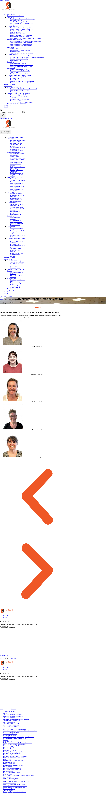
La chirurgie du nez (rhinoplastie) (19, 59)
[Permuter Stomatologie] (28, 216)
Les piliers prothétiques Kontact (18, 100)
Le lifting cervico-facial (16, 60)
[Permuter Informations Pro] (28, 259)
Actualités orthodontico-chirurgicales (16, 103)
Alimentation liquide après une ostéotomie (21, 42)
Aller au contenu (4, 0)
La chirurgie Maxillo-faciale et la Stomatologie (22, 19)
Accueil (1, 299)
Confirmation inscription (9, 735)
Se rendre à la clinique (9, 84)
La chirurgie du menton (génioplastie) (20, 36)
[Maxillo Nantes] (8, 11)
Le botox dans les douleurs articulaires (20, 50)
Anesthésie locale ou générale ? (18, 22)
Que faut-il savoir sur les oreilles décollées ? (21, 56)
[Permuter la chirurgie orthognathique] (28, 260)
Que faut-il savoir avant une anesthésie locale (22, 23)
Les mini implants (15, 92)
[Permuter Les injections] (28, 192)
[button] (37, 497)
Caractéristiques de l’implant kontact (19, 74)
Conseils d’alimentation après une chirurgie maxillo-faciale (25, 41)
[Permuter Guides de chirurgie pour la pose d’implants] (28, 270)
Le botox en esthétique (16, 51)
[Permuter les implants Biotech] (28, 278)
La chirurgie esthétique (16, 20)
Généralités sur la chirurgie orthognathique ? (21, 27)
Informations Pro (7, 749)
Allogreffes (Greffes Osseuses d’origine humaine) (23, 81)
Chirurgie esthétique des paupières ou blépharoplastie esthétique (27, 57)
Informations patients (8, 747)
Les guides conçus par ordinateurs (19, 96)
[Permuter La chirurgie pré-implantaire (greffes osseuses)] (28, 239)
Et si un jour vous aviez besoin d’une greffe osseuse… (24, 82)
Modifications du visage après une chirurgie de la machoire (25, 38)
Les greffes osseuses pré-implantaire (19, 77)
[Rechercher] (1, 110)
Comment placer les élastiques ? (18, 33)
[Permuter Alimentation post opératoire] (28, 177)
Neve (1, 658)
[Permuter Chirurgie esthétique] (28, 202)
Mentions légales (4, 655)
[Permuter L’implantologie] (28, 226)
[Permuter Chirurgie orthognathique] (28, 152)
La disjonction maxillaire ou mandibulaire (21, 35)
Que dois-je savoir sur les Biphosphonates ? (21, 66)
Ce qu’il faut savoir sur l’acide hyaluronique (21, 53)
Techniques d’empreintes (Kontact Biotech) (21, 102)
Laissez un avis (7, 759)
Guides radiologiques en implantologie (20, 95)
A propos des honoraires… (17, 25)
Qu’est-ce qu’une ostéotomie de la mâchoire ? (22, 29)
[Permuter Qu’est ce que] (28, 139)
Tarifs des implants (15, 72)
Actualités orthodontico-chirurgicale (12, 714)
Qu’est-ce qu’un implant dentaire (18, 69)
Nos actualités (7, 105)
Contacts (6, 107)
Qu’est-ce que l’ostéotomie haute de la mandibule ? (23, 30)
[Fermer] (2, 115)
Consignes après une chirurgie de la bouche (21, 65)
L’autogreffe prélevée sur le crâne (19, 79)
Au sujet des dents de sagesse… (18, 63)
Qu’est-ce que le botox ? (16, 48)
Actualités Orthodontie (9, 717)
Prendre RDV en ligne (6, 118)
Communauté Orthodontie (10, 734)
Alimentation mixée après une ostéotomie (21, 44)
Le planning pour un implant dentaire (20, 71)
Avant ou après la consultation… (15, 16)
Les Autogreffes (14, 78)
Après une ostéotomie (16, 32)
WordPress (13, 658)
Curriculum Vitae (7, 616)
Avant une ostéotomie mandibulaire (19, 90)
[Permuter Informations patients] (28, 136)
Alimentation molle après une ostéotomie (21, 45)
